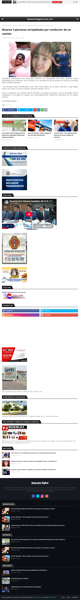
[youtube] (59, 315)
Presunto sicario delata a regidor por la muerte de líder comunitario (33, 469)
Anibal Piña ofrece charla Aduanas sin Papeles (26, 587)
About (68, 597)
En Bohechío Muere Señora (19, 578)
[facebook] (21, 310)
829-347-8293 (52, 597)
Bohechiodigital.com (9, 38)
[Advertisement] (40, 10)
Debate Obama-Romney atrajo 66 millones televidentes (29, 570)
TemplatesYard (37, 597)
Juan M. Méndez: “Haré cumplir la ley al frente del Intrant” (34, 2)
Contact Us (75, 597)
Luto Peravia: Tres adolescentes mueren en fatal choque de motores (65, 135)
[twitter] (59, 310)
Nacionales (15, 25)
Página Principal (6, 25)
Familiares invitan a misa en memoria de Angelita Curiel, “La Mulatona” (34, 461)
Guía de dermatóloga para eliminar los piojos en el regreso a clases (33, 509)
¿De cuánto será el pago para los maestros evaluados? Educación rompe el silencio (13, 135)
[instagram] (21, 315)
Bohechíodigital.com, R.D (40, 19)
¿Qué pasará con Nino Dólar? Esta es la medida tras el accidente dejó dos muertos (38, 525)
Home (63, 597)
